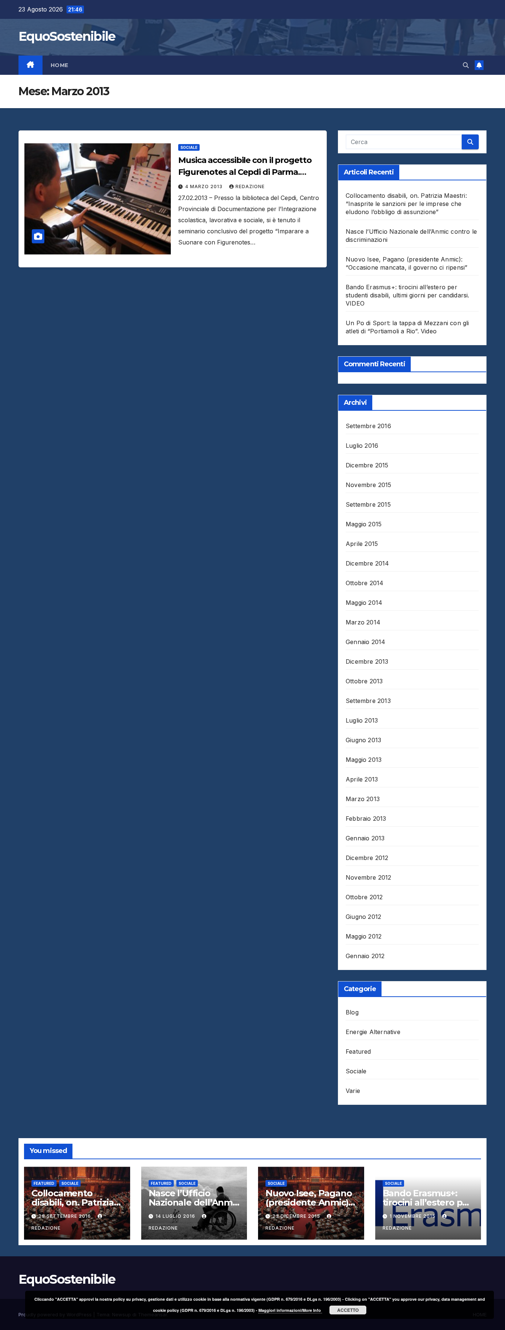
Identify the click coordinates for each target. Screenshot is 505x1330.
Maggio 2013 (364, 759)
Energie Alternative (373, 1032)
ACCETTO (348, 1310)
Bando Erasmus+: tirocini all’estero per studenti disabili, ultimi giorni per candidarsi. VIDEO (408, 295)
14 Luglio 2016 (176, 1216)
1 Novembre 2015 (413, 1216)
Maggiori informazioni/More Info (290, 1310)
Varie (353, 1090)
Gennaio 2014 (365, 642)
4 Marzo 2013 (204, 186)
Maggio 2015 (364, 524)
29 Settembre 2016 (65, 1216)
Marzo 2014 (363, 622)
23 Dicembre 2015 (297, 1216)
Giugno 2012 (363, 916)
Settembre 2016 (368, 426)
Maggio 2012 (364, 936)
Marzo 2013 (363, 799)
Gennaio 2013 (365, 838)
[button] (466, 65)
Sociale (188, 147)
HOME (59, 65)
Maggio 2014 (364, 602)
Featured (358, 1051)
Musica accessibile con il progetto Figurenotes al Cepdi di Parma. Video (245, 172)
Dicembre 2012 (367, 857)
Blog (352, 1012)
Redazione (250, 186)
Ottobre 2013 (364, 681)
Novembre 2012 (369, 877)
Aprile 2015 (362, 543)
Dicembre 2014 (367, 563)
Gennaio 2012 (365, 956)
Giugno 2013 (363, 740)
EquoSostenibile (66, 36)
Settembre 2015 (368, 504)
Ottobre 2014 (364, 583)
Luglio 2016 (362, 445)
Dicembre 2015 (367, 465)
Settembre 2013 (368, 700)
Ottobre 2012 (364, 897)
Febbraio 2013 (366, 818)
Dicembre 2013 (367, 661)
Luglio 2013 (362, 720)
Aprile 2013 (362, 779)
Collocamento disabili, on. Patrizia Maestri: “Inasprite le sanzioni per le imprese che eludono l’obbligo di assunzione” (406, 204)
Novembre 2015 (369, 485)
